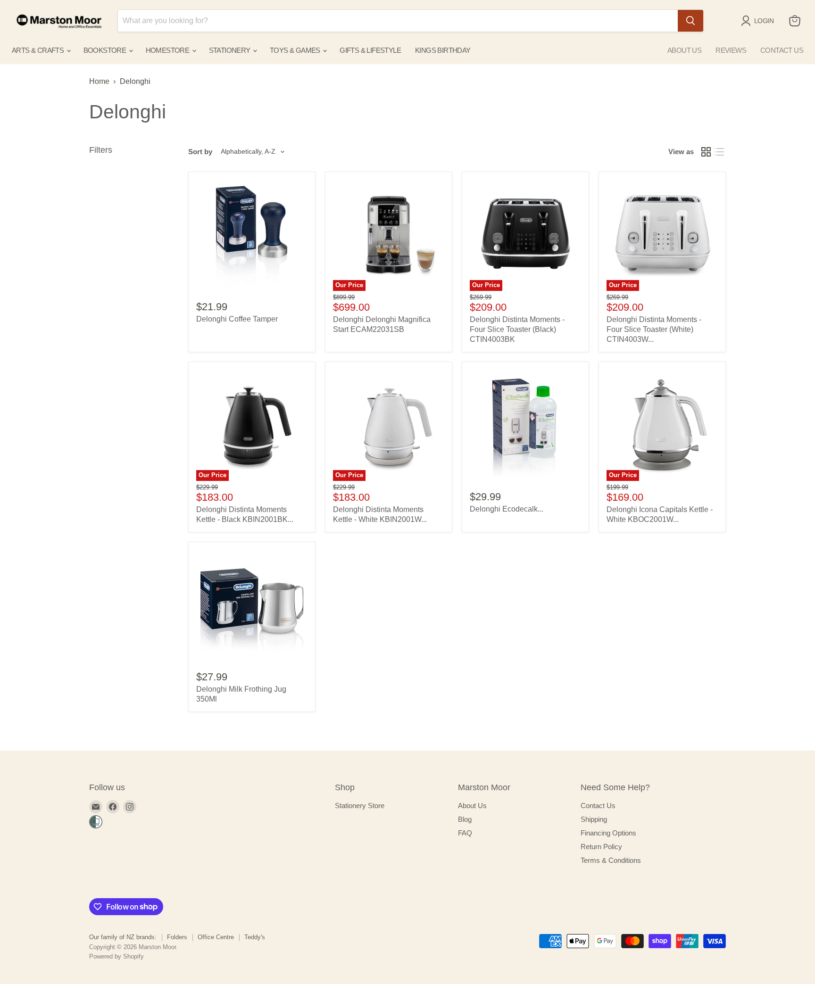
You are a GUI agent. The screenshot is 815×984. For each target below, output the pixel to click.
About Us (472, 806)
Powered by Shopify (116, 956)
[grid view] (706, 151)
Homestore (168, 50)
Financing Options (608, 833)
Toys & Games (296, 50)
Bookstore (105, 50)
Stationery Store (359, 806)
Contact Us (598, 806)
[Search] (690, 21)
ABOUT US (684, 50)
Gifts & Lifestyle (370, 50)
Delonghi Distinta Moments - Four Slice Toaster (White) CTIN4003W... (654, 329)
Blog (465, 819)
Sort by (200, 152)
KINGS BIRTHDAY (443, 50)
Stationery (230, 50)
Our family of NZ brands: (123, 937)
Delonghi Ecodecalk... (506, 509)
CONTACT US (781, 50)
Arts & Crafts (39, 50)
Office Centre (216, 937)
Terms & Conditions (611, 860)
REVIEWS (730, 50)
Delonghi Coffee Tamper (237, 319)
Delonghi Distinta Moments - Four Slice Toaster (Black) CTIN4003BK (517, 329)
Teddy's (254, 937)
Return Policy (601, 847)
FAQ (465, 833)
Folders (177, 937)
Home (99, 81)
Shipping (594, 819)
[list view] (719, 151)
